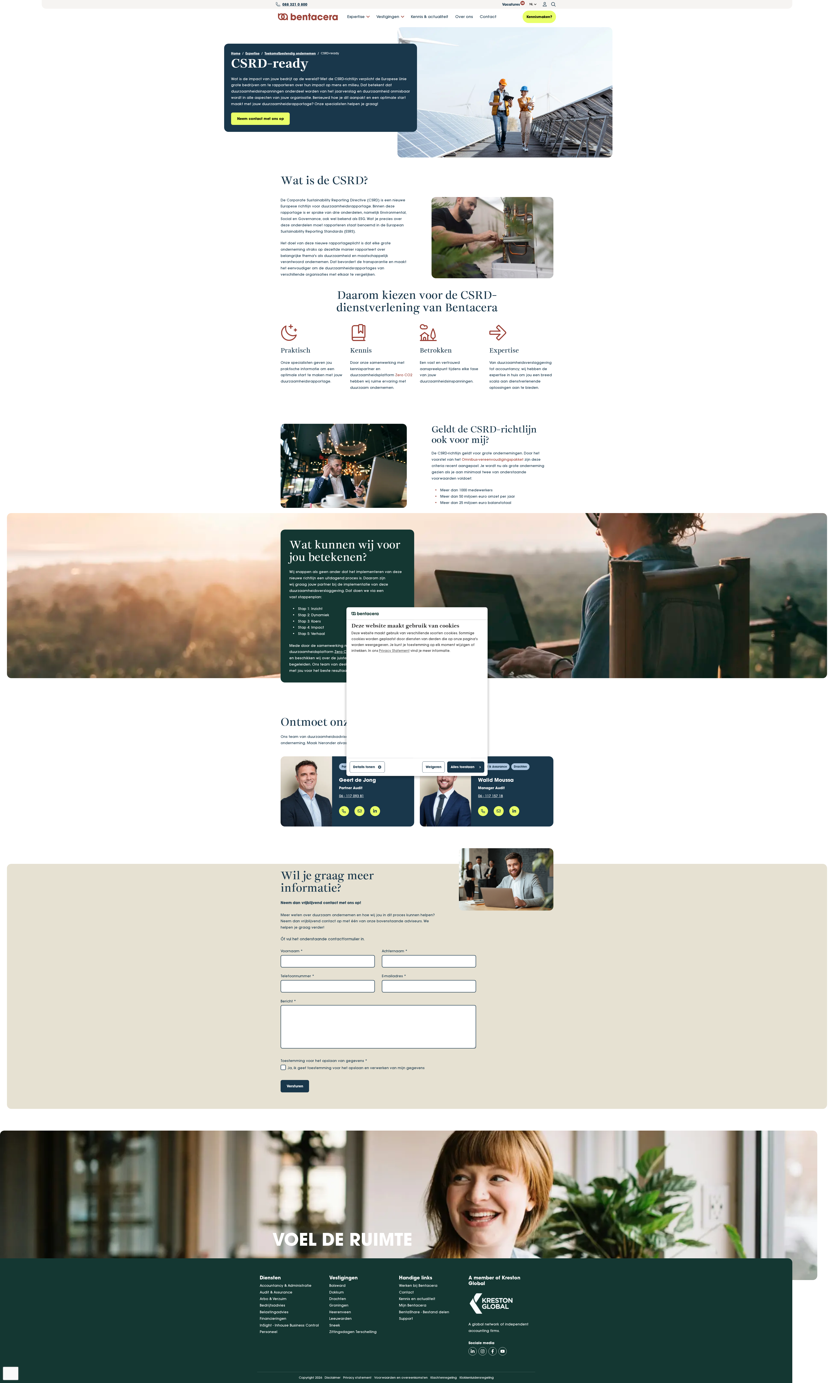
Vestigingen (387, 16)
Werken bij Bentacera (418, 1285)
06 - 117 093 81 (351, 796)
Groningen (338, 1305)
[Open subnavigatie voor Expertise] (368, 17)
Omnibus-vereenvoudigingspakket (492, 459)
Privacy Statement (394, 651)
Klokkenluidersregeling (476, 1378)
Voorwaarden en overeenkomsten (401, 1378)
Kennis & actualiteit (429, 16)
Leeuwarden (340, 1318)
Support (406, 1318)
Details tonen (364, 767)
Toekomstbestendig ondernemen (290, 53)
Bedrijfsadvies (272, 1305)
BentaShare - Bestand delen (424, 1312)
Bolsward (337, 1285)
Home (235, 53)
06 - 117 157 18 (490, 796)
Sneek (334, 1325)
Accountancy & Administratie (285, 1285)
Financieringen (273, 1318)
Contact (488, 16)
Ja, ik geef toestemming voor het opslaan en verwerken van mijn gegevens (356, 1068)
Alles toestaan (462, 767)
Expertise (356, 16)
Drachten (337, 1299)
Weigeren (433, 767)
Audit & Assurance (276, 1292)
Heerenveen (340, 1312)
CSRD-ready (330, 53)
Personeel (268, 1332)
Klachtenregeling (443, 1378)
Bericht (288, 1001)
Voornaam (292, 951)
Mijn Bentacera (412, 1305)
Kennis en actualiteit (417, 1299)
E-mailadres (394, 976)
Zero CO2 (403, 375)
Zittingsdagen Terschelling (353, 1332)
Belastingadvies (274, 1312)
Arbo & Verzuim (273, 1299)
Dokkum (336, 1292)
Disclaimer (333, 1378)
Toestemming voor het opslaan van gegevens (324, 1060)
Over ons (464, 16)
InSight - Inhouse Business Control (289, 1325)
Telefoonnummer (297, 976)
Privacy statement (357, 1378)
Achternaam (394, 951)
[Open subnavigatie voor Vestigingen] (402, 17)
